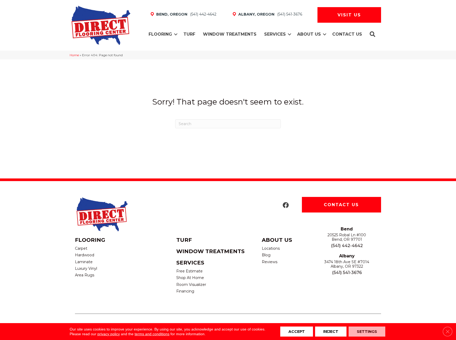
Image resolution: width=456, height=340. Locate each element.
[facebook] (286, 205)
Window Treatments (229, 34)
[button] (175, 34)
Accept (296, 331)
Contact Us (347, 34)
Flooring (160, 34)
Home (74, 55)
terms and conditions (152, 334)
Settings (367, 331)
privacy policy (108, 334)
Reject (330, 331)
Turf (189, 34)
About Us (309, 34)
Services (275, 34)
